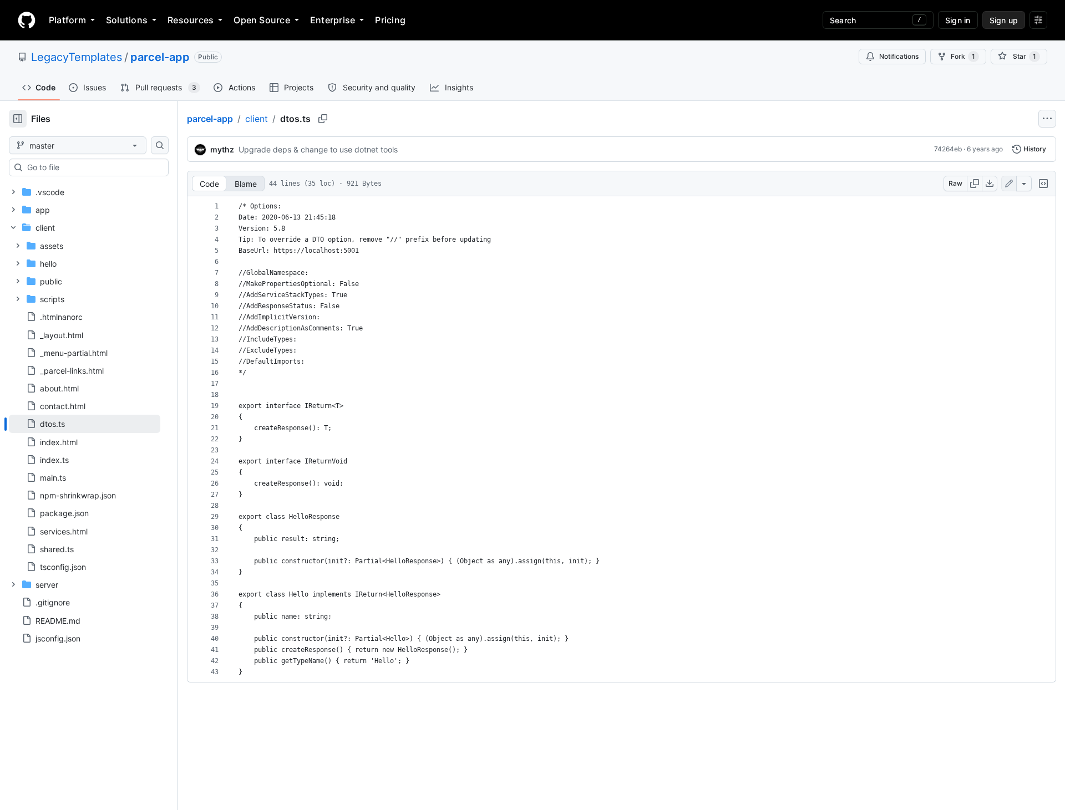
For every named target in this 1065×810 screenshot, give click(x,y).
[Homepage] (27, 20)
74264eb (948, 149)
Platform (67, 20)
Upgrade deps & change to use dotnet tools (318, 149)
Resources (191, 20)
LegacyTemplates (76, 57)
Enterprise (332, 20)
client (256, 118)
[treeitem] (84, 423)
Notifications (899, 56)
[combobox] (93, 167)
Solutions (127, 20)
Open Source (262, 20)
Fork (963, 56)
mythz (222, 149)
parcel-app (160, 57)
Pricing (390, 20)
